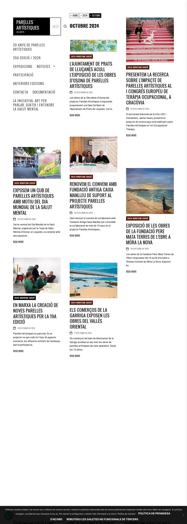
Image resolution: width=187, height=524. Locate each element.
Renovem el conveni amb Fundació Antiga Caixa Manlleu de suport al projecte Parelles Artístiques (93, 195)
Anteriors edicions (28, 83)
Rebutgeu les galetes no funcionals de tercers (102, 519)
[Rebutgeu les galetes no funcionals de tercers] (183, 514)
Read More (131, 135)
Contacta (20, 92)
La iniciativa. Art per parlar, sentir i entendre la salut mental (33, 104)
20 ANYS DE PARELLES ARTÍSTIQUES (29, 47)
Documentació (44, 92)
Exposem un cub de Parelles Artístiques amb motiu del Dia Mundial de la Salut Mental (33, 201)
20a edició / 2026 (27, 58)
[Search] (65, 27)
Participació (23, 75)
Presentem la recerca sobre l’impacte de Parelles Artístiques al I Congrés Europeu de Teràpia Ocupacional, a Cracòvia (149, 88)
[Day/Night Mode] (56, 27)
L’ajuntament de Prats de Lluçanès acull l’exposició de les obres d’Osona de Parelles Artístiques (93, 74)
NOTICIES (43, 66)
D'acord (56, 519)
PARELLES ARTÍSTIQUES (27, 24)
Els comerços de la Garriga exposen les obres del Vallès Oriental (89, 318)
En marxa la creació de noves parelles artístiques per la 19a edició (35, 313)
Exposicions (22, 66)
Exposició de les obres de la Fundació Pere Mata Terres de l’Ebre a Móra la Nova (148, 234)
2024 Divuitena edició (137, 67)
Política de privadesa (154, 513)
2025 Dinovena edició (24, 297)
